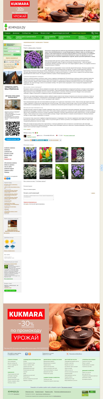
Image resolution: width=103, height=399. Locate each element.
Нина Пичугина (39, 394)
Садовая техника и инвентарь (52, 377)
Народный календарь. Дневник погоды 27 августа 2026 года (11, 198)
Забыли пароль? (7, 54)
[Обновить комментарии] (101, 167)
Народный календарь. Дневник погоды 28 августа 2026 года (11, 194)
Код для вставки (54, 140)
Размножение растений (28, 370)
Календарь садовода (12, 375)
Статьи (35, 33)
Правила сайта (8, 170)
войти (27, 204)
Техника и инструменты (83, 37)
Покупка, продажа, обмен (13, 381)
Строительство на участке (64, 37)
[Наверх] (101, 165)
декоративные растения (29, 42)
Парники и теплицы (27, 380)
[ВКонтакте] (7, 178)
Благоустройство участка (50, 37)
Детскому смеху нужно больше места (13, 96)
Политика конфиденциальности (62, 391)
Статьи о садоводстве (13, 364)
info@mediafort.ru (57, 396)
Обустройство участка (71, 359)
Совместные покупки (79, 33)
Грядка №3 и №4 (7, 200)
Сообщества (26, 33)
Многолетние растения (49, 366)
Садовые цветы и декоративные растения (26, 37)
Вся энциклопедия (8, 278)
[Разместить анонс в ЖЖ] (46, 140)
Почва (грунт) (26, 377)
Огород (25, 361)
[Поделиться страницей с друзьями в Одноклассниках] (31, 140)
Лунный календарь (12, 377)
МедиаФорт (16, 394)
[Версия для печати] (60, 140)
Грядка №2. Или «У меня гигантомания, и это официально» (11, 204)
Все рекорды (7, 232)
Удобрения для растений (29, 375)
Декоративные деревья (49, 361)
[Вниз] (101, 170)
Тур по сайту (8, 166)
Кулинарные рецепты (87, 379)
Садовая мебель (68, 377)
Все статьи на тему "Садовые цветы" (35, 181)
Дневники (16, 33)
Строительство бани (87, 366)
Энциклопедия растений (60, 33)
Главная (7, 33)
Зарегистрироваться (30, 202)
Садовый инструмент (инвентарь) (51, 381)
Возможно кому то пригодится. (10, 184)
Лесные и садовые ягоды (29, 363)
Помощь (6, 172)
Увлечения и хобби (86, 377)
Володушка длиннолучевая (10, 263)
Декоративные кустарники (49, 363)
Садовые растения (27, 366)
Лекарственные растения (13, 379)
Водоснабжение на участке (71, 380)
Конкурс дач (7, 159)
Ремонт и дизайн (86, 363)
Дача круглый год (86, 374)
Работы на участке (86, 372)
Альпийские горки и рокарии (71, 366)
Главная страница (9, 147)
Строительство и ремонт (88, 359)
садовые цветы (39, 42)
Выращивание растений (28, 368)
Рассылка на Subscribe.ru (75, 353)
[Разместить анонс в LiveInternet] (40, 140)
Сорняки (25, 371)
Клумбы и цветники (69, 363)
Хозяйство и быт (95, 37)
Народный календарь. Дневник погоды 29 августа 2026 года (11, 191)
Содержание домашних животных (90, 375)
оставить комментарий (70, 135)
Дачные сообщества (12, 363)
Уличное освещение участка (71, 371)
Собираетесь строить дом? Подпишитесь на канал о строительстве (12, 88)
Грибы (24, 373)
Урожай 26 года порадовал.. (10, 206)
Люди (6, 157)
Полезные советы (12, 382)
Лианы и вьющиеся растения (50, 368)
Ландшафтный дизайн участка (72, 361)
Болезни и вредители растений (30, 378)
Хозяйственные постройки (88, 364)
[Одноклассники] (5, 178)
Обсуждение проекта (10, 163)
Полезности (11, 372)
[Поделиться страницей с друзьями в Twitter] (36, 140)
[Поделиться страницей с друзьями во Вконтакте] (32, 140)
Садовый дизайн (68, 373)
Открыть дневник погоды (9, 250)
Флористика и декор (48, 373)
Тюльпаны (6, 209)
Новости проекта (9, 164)
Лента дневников (12, 361)
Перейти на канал (11, 139)
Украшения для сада (69, 378)
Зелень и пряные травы (28, 364)
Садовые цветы (47, 364)
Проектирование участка (70, 375)
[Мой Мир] (9, 178)
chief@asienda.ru (46, 394)
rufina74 (28, 129)
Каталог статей (8, 153)
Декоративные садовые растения (53, 359)
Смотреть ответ (7, 287)
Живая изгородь (68, 368)
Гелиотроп (46, 42)
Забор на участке (69, 370)
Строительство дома (87, 361)
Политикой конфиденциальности (10, 67)
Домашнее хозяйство (88, 370)
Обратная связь (29, 391)
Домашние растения (48, 371)
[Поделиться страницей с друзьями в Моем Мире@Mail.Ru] (34, 140)
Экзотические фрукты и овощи (51, 370)
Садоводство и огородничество (32, 359)
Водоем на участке (69, 364)
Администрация (9, 168)
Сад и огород (9, 37)
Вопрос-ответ (45, 33)
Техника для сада (48, 379)
